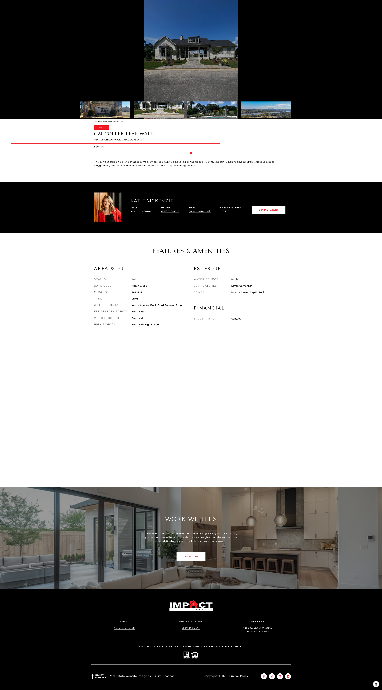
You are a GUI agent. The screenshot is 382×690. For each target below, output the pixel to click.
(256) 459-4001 (191, 628)
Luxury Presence (163, 676)
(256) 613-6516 (170, 211)
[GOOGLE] (280, 676)
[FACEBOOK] (264, 676)
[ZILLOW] (288, 676)
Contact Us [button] (191, 557)
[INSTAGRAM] (272, 676)
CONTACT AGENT (268, 210)
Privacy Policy (238, 676)
